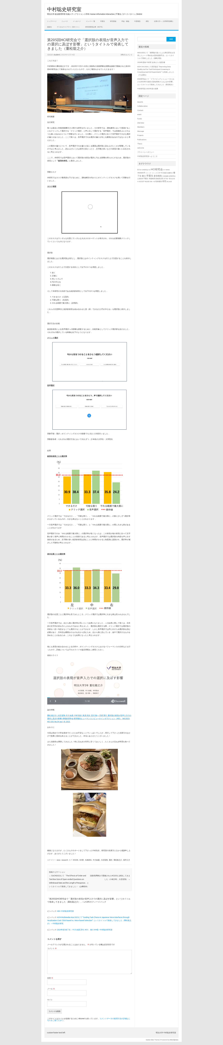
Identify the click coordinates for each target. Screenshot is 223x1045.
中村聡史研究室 (64, 9)
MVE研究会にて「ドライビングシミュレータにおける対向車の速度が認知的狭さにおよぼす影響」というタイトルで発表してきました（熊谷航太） (155, 81)
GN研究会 (145, 170)
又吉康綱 (165, 176)
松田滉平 (142, 181)
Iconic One (150, 1040)
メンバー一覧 (90, 21)
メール (51, 989)
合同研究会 (172, 176)
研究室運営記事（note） (94, 27)
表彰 (147, 21)
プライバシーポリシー (145, 152)
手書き (145, 179)
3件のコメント (127, 55)
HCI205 (75, 860)
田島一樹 (152, 181)
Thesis (139, 144)
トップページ (51, 21)
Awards (140, 102)
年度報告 (137, 21)
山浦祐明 (140, 178)
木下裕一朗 (167, 178)
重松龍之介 (118, 860)
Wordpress (174, 1040)
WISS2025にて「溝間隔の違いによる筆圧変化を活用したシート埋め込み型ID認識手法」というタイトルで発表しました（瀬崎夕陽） (156, 55)
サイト (50, 1000)
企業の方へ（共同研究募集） (164, 21)
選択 (110, 860)
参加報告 (158, 176)
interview (140, 123)
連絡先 (49, 27)
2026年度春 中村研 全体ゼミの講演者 (151, 62)
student (57, 55)
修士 (144, 176)
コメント (52, 948)
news (59, 860)
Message (140, 131)
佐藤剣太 (170, 173)
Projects (140, 135)
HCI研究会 (157, 169)
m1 (164, 170)
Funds (139, 119)
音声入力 (126, 860)
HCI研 (81, 860)
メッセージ (77, 21)
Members (140, 127)
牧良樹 (147, 181)
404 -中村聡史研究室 (65, 911)
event (139, 114)
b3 (138, 170)
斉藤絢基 (152, 178)
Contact (140, 110)
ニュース (65, 21)
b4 (140, 170)
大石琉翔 (104, 860)
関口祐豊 (169, 181)
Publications (141, 139)
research (64, 860)
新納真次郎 (159, 178)
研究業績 (113, 21)
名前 (50, 978)
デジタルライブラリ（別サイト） (68, 27)
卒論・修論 (125, 21)
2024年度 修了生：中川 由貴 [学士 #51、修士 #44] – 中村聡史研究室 (84, 930)
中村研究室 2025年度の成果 (147, 89)
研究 (164, 181)
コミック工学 (156, 173)
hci (149, 170)
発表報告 (158, 181)
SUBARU (88, 860)
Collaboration (142, 106)
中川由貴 (96, 860)
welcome (140, 148)
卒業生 (102, 21)
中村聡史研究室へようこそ (147, 156)
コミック (148, 173)
